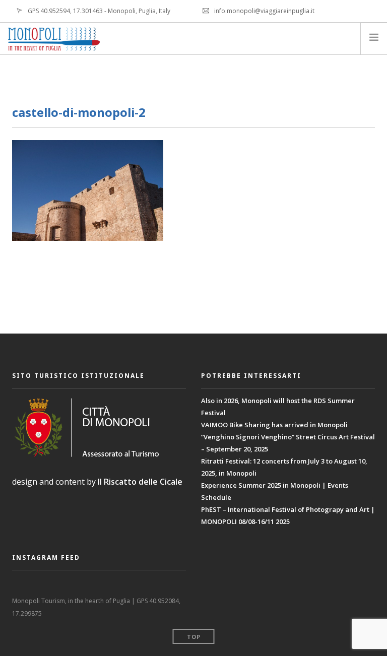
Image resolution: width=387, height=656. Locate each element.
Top (194, 636)
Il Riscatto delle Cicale (140, 481)
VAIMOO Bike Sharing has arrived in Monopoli (274, 424)
